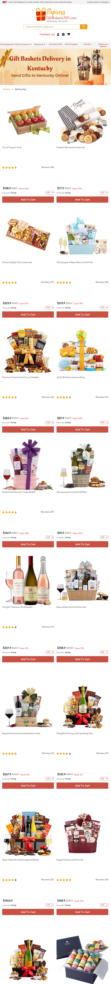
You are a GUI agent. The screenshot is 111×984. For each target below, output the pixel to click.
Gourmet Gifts (55, 44)
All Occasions (22, 44)
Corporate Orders (98, 2)
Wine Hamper (71, 44)
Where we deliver (103, 45)
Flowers (87, 44)
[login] (58, 34)
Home (6, 89)
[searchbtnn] (83, 26)
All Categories (7, 44)
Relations (38, 44)
